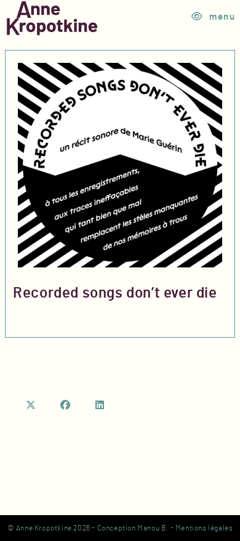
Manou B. (153, 528)
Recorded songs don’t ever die (115, 293)
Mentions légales (204, 528)
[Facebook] (65, 405)
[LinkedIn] (100, 405)
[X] (31, 405)
